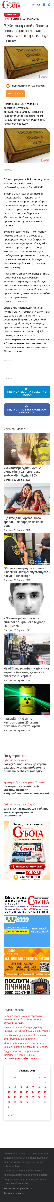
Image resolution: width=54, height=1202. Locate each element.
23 (45, 1097)
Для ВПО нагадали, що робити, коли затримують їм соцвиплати (26, 812)
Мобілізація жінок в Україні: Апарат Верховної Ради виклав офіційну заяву (26, 1045)
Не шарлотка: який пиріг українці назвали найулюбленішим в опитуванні (26, 789)
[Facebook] (44, 4)
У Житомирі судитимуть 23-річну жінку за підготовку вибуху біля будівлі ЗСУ (23, 471)
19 (21, 1097)
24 (9, 1102)
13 (27, 1092)
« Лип (11, 1115)
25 (15, 1102)
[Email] (33, 4)
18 (15, 1097)
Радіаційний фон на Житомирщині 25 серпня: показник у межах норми (22, 722)
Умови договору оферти (18, 1188)
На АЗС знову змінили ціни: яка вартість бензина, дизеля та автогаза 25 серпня (26, 672)
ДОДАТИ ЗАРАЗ (15, 93)
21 (33, 1097)
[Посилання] (11, 5)
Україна (39, 782)
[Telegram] (49, 4)
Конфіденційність (14, 1193)
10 (9, 1092)
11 (15, 1092)
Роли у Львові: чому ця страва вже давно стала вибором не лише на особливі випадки (25, 767)
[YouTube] (38, 4)
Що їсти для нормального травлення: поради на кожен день (24, 522)
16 (45, 1092)
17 (9, 1097)
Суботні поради (25, 782)
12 (21, 1092)
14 (33, 1092)
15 (39, 1092)
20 (27, 1097)
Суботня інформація (15, 760)
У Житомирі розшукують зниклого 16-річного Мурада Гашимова (24, 622)
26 (21, 1102)
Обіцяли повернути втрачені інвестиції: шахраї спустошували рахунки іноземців (27, 572)
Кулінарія (9, 782)
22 (39, 1097)
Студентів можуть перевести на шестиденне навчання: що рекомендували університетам (22, 1055)
